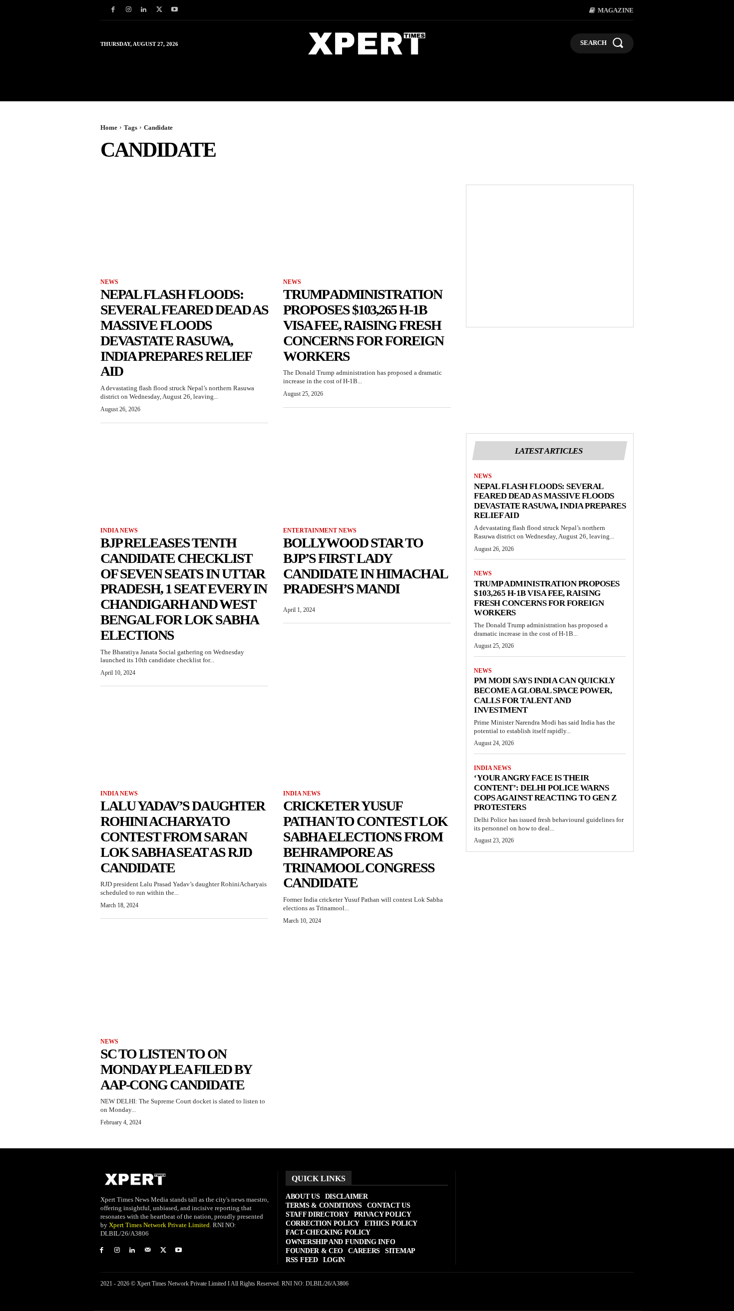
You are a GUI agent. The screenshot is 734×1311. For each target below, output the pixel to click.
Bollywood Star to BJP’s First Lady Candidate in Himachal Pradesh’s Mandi (365, 565)
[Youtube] (174, 10)
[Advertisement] (550, 256)
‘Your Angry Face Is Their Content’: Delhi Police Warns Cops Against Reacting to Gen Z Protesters (545, 792)
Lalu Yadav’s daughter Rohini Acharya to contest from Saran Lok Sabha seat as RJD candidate (182, 836)
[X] (159, 10)
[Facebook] (113, 10)
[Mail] (147, 1251)
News (109, 281)
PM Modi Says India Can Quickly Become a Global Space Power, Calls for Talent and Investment (544, 695)
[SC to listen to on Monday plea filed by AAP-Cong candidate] (184, 986)
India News (119, 530)
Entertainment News (320, 530)
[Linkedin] (144, 10)
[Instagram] (128, 10)
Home (108, 127)
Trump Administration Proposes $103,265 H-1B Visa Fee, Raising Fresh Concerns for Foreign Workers (363, 324)
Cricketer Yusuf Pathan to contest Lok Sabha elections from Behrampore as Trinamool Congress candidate (365, 844)
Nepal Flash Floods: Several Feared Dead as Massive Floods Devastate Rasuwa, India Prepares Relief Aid (184, 332)
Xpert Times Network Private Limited (159, 1225)
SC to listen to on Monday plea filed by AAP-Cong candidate (176, 1069)
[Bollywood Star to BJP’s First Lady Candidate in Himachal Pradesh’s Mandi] (367, 475)
